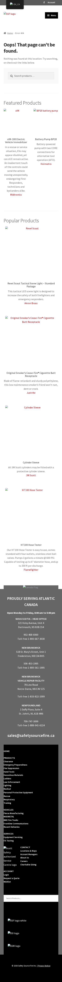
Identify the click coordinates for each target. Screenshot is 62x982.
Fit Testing (9, 840)
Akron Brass (31, 303)
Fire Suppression (11, 768)
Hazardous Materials (13, 775)
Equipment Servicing (13, 837)
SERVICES (8, 833)
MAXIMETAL (9, 816)
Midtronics (16, 194)
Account (51, 2)
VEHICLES (8, 809)
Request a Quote (11, 878)
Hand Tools (9, 771)
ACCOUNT (9, 871)
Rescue (7, 796)
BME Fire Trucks (11, 820)
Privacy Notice (44, 965)
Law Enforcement (12, 782)
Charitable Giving (28, 864)
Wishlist (7, 881)
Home (10, 33)
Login (6, 874)
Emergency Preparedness (15, 764)
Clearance (8, 761)
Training (7, 803)
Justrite (31, 392)
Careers (24, 861)
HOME (7, 751)
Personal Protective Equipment (18, 792)
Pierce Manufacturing (14, 813)
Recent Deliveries (12, 827)
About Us (24, 857)
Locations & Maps (28, 851)
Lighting (7, 785)
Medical (7, 789)
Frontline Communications (16, 823)
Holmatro (46, 163)
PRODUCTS (9, 758)
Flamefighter (31, 569)
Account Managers (28, 854)
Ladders (7, 778)
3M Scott (31, 475)
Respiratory (9, 799)
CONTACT (25, 847)
